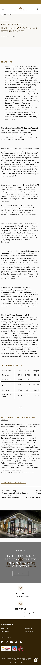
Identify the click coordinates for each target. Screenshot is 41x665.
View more (20, 573)
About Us (4, 629)
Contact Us (28, 629)
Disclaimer (5, 632)
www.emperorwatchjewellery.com (21, 472)
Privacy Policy (29, 632)
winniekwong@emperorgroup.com (20, 497)
